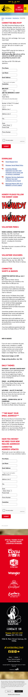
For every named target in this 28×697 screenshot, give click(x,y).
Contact (16, 657)
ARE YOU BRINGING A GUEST (11, 93)
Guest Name (5, 97)
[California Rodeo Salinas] (6, 8)
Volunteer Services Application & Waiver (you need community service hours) (15, 179)
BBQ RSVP (5, 89)
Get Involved (8, 18)
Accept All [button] (19, 691)
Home (3, 18)
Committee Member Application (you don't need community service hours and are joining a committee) (14, 171)
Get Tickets (19, 8)
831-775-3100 (14, 635)
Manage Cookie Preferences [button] (14, 694)
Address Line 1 (6, 109)
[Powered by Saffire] (17, 669)
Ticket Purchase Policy (14, 661)
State (3, 123)
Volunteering (16, 18)
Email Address (6, 77)
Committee (5, 84)
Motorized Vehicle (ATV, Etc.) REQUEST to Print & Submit (14, 184)
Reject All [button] (9, 691)
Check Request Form (12, 162)
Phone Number (6, 132)
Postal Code (5, 127)
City (3, 118)
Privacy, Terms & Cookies (13, 659)
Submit (6, 146)
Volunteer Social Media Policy (14, 165)
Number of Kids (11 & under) (10, 103)
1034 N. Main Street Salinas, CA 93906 (14, 640)
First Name (5, 68)
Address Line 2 (6, 114)
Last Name (5, 73)
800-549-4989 (14, 633)
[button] (25, 8)
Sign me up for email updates (9, 82)
